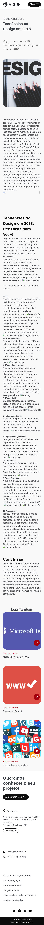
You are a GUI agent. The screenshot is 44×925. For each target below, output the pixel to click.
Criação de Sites (11, 890)
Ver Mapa (9, 831)
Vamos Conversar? (14, 797)
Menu (32, 4)
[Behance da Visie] (19, 911)
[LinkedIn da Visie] (24, 911)
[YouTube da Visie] (30, 911)
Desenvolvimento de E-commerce (19, 895)
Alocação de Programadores (17, 875)
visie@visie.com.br (17, 851)
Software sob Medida (13, 900)
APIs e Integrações (12, 880)
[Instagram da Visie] (13, 911)
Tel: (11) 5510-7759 (17, 857)
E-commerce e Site (14, 19)
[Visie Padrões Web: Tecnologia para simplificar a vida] (14, 4)
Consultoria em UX (12, 885)
